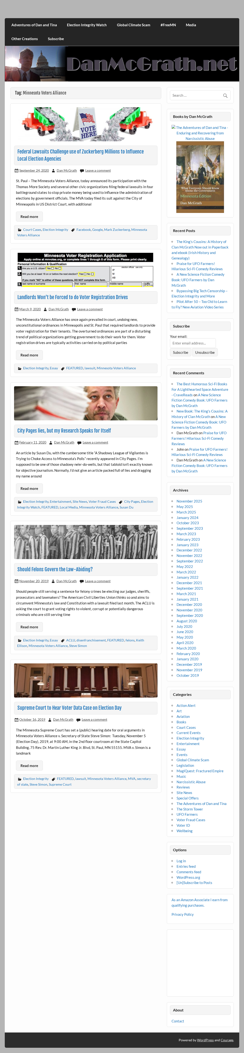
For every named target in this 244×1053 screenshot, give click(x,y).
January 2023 (187, 545)
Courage (227, 1040)
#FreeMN (168, 25)
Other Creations (24, 39)
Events (182, 754)
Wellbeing (185, 831)
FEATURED (74, 368)
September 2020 (190, 615)
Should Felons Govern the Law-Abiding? (55, 569)
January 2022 (187, 577)
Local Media (69, 507)
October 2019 (188, 675)
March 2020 (186, 648)
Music (181, 776)
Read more (29, 216)
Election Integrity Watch (87, 25)
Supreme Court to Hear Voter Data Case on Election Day (69, 708)
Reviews (183, 787)
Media (191, 25)
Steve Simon (78, 646)
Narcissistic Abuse (191, 782)
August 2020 (187, 621)
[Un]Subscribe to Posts (194, 882)
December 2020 (189, 604)
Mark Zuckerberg (117, 230)
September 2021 (190, 588)
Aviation (183, 716)
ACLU (70, 640)
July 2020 (184, 626)
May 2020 (185, 637)
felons (130, 640)
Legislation (185, 765)
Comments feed (189, 872)
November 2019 (189, 670)
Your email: (178, 336)
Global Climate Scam (133, 25)
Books (181, 722)
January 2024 (187, 517)
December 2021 (189, 583)
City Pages (132, 501)
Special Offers (188, 798)
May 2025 (185, 506)
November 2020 (189, 610)
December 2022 (189, 550)
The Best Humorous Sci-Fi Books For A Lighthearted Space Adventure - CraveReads (200, 389)
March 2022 (186, 572)
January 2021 (187, 599)
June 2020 (185, 632)
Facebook (83, 230)
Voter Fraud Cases (102, 501)
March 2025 (186, 512)
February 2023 (188, 539)
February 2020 (188, 653)
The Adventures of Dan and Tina (202, 803)
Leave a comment (98, 170)
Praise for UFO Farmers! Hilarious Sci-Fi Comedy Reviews (199, 438)
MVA (132, 779)
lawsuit (90, 368)
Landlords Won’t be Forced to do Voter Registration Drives (72, 297)
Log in (181, 861)
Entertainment (60, 501)
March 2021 (186, 594)
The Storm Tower (190, 809)
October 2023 (188, 523)
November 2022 (189, 555)
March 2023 (186, 534)
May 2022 (185, 566)
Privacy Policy (183, 914)
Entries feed (186, 866)
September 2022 (190, 561)
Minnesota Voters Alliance (116, 368)
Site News (80, 501)
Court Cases (32, 230)
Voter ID (183, 825)
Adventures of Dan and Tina (34, 25)
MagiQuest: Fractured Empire (200, 771)
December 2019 (189, 664)
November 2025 (189, 501)
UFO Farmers (187, 814)
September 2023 (190, 528)
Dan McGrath (67, 170)
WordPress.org (188, 877)
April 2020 (185, 642)
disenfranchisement (91, 640)
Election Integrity (55, 230)
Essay (54, 368)
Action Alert (186, 705)
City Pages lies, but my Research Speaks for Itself (64, 431)
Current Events (189, 732)
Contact (178, 1021)
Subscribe (56, 39)
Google (97, 230)
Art (179, 711)
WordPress (205, 1040)
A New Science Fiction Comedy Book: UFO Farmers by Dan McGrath (198, 279)
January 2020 (187, 659)
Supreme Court (60, 784)
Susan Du (126, 507)
